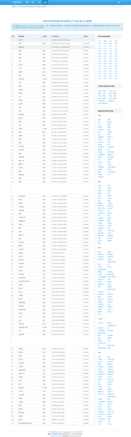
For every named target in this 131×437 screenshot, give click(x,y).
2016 (110, 73)
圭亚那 (100, 274)
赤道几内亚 (111, 411)
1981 (115, 51)
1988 (110, 56)
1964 (110, 41)
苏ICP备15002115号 (55, 436)
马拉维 (100, 421)
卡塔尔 (110, 164)
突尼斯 (110, 409)
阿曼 (109, 162)
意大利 (100, 191)
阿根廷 (100, 311)
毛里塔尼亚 (101, 374)
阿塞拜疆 (100, 167)
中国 (99, 119)
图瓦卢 (100, 340)
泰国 (109, 124)
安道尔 (110, 218)
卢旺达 (100, 404)
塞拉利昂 (110, 374)
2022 (99, 78)
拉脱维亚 (100, 220)
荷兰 (99, 215)
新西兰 (110, 323)
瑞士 (109, 193)
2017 (115, 73)
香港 (109, 119)
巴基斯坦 (100, 137)
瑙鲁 (109, 348)
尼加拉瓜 (100, 259)
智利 (99, 264)
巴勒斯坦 (100, 147)
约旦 (109, 144)
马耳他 (110, 213)
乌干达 (110, 424)
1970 (99, 46)
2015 (105, 73)
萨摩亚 (110, 338)
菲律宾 (100, 127)
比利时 (110, 188)
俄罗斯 (100, 203)
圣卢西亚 (100, 292)
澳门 (99, 122)
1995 (105, 61)
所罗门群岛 (111, 345)
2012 (110, 71)
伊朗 (99, 172)
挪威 (109, 220)
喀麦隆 (110, 384)
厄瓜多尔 (110, 299)
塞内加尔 (110, 401)
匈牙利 (110, 198)
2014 (99, 73)
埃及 (109, 357)
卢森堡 (100, 223)
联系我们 (60, 432)
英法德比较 (111, 101)
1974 (99, 48)
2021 (115, 76)
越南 (109, 129)
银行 (33, 2)
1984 (110, 53)
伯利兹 (110, 282)
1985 (115, 53)
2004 (110, 66)
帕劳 (99, 338)
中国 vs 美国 (101, 91)
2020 (110, 76)
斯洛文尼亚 (101, 208)
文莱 (99, 164)
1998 (99, 63)
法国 (99, 188)
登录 (118, 2)
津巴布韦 (110, 391)
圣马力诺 (100, 210)
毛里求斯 (110, 367)
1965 (115, 41)
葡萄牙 (100, 193)
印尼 (99, 132)
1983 (105, 53)
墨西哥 (110, 287)
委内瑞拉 (100, 254)
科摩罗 (100, 399)
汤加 (109, 340)
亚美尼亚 (100, 177)
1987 (105, 56)
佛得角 (110, 364)
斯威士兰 (110, 414)
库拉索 (100, 302)
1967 (105, 43)
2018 (99, 76)
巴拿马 (110, 309)
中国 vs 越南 (101, 98)
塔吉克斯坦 (111, 157)
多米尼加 (110, 294)
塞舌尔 (100, 379)
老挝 (99, 134)
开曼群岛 (100, 307)
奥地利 (110, 196)
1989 (115, 56)
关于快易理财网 (53, 432)
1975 (105, 48)
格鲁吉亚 (110, 154)
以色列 (110, 159)
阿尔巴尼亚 (111, 230)
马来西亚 (100, 129)
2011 (104, 71)
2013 (115, 71)
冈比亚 (100, 406)
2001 (115, 63)
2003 (105, 66)
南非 (99, 357)
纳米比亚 (110, 362)
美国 (99, 252)
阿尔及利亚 (111, 359)
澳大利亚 (100, 323)
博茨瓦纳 (100, 371)
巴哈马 (110, 311)
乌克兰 (110, 233)
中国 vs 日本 (112, 91)
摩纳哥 (110, 240)
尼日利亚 (110, 381)
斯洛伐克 (100, 235)
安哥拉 (100, 359)
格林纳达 (100, 284)
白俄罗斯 (100, 218)
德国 (109, 186)
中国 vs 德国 (112, 93)
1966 (99, 43)
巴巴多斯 (100, 304)
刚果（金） (111, 379)
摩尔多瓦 (100, 225)
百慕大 (100, 282)
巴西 (109, 304)
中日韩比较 (101, 101)
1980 (110, 51)
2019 (105, 76)
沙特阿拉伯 (111, 147)
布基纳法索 (111, 371)
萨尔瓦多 (110, 307)
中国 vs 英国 (101, 96)
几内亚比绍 (101, 414)
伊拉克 (110, 169)
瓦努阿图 (110, 335)
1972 (110, 46)
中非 (99, 416)
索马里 (110, 416)
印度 (109, 139)
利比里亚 (100, 367)
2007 (105, 68)
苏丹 (99, 424)
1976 (110, 48)
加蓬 (109, 419)
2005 (115, 66)
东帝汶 (100, 162)
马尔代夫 (100, 142)
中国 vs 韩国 (112, 98)
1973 (115, 46)
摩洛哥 (100, 386)
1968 (110, 43)
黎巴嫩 (100, 149)
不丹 (99, 159)
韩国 (109, 127)
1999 (105, 63)
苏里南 (110, 297)
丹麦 (109, 228)
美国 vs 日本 (101, 93)
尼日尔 (100, 362)
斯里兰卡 (110, 137)
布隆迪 (100, 389)
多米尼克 (110, 272)
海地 (99, 287)
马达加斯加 (101, 401)
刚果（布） (101, 394)
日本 (99, 124)
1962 (99, 41)
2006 (99, 68)
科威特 (100, 169)
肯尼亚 (100, 409)
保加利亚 (100, 205)
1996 (110, 61)
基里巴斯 (100, 328)
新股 (27, 2)
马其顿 (110, 223)
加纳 (99, 364)
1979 (105, 51)
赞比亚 (110, 404)
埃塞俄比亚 (111, 394)
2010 (99, 71)
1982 (99, 53)
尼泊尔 (100, 139)
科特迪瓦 (100, 411)
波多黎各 (100, 257)
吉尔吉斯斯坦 (112, 172)
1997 (115, 61)
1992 (110, 58)
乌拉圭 (110, 267)
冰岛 (99, 196)
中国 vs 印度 (112, 96)
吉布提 (100, 376)
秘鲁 (99, 297)
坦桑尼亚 (110, 369)
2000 (110, 63)
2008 (110, 68)
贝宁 (99, 381)
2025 (115, 78)
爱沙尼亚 (110, 238)
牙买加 (100, 267)
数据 (45, 2)
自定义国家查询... (103, 103)
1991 (105, 58)
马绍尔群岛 (101, 330)
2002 (99, 66)
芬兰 (109, 210)
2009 (115, 68)
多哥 (99, 384)
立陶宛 (110, 225)
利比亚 (100, 369)
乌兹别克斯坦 (112, 167)
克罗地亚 (110, 208)
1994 (99, 61)
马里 (109, 421)
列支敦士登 (101, 213)
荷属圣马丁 (111, 257)
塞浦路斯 (110, 235)
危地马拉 (110, 302)
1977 (115, 48)
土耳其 (110, 203)
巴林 (109, 174)
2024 (110, 78)
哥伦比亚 (100, 299)
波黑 (99, 238)
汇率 (39, 2)
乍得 (109, 386)
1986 (99, 56)
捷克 (99, 198)
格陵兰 (110, 284)
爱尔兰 (100, 240)
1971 (105, 46)
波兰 (99, 200)
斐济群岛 (110, 330)
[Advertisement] (67, 13)
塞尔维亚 (100, 233)
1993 (115, 58)
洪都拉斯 (100, 294)
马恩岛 (100, 230)
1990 (99, 58)
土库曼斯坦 (101, 154)
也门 (109, 149)
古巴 (99, 314)
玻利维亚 (110, 254)
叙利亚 (100, 152)
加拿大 (110, 252)
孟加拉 (100, 144)
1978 (99, 51)
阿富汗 (100, 157)
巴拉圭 (110, 259)
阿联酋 (100, 174)
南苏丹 (110, 406)
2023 (105, 78)
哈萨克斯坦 (111, 152)
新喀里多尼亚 (102, 348)
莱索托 (110, 389)
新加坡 (110, 122)
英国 (99, 186)
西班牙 (110, 191)
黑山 (109, 215)
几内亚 (110, 376)
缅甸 (109, 134)
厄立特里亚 (101, 419)
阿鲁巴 (100, 309)
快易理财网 (17, 2)
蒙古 (109, 142)
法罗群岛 (100, 228)
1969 (115, 43)
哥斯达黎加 (111, 274)
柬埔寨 (110, 132)
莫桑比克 (100, 391)
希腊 (109, 200)
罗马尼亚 (110, 205)
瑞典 (99, 243)
